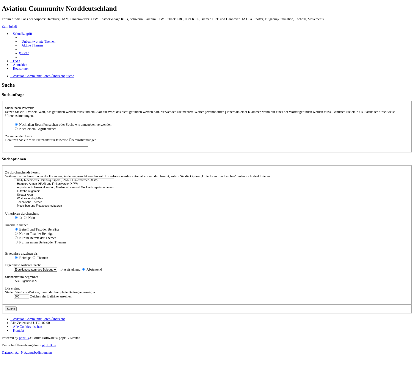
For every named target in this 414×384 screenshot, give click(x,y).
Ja (20, 218)
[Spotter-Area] (64, 195)
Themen (42, 258)
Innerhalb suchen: (17, 225)
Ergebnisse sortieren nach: (23, 265)
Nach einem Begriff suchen (37, 129)
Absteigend (94, 269)
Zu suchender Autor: (19, 136)
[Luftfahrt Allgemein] (64, 191)
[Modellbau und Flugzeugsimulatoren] (64, 206)
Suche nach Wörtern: (19, 108)
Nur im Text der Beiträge (35, 233)
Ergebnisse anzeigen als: (21, 253)
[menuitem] (37, 41)
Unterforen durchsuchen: (22, 213)
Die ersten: (12, 288)
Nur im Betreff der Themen (37, 238)
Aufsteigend (71, 269)
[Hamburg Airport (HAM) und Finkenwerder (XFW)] (64, 184)
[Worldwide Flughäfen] (64, 198)
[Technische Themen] (64, 202)
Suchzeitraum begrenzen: (22, 277)
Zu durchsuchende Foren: (22, 172)
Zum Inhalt (9, 26)
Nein (31, 218)
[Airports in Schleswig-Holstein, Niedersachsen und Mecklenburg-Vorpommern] (64, 187)
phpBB (24, 338)
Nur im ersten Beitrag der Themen (42, 242)
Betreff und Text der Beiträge (38, 229)
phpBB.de (49, 345)
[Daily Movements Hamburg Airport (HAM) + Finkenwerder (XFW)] (64, 180)
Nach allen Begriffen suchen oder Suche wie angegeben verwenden (64, 124)
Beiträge (24, 258)
